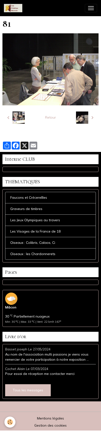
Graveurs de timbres (26, 209)
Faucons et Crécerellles (28, 197)
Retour (50, 117)
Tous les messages (28, 390)
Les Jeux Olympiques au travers (35, 220)
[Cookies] (9, 422)
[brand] (14, 8)
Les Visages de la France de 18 (35, 231)
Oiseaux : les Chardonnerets (32, 254)
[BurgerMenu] (91, 8)
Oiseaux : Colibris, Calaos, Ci (32, 242)
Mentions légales (50, 418)
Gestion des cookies (50, 425)
